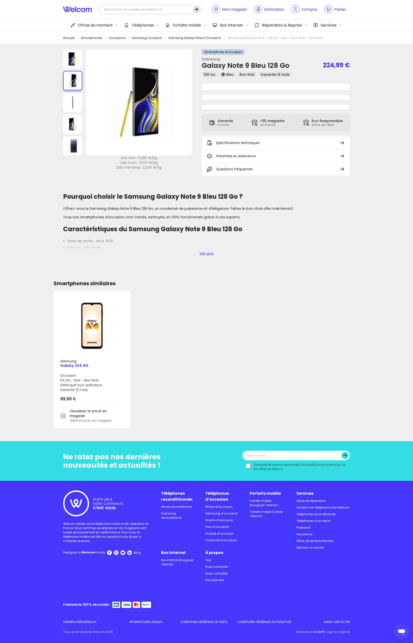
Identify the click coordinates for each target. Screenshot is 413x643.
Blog (137, 552)
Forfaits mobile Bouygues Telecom (264, 503)
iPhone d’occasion (219, 507)
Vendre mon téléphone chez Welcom (323, 507)
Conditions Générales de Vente (203, 622)
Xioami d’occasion (219, 520)
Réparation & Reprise (282, 25)
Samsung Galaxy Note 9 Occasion (194, 38)
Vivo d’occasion (217, 527)
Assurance (304, 534)
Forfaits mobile (187, 25)
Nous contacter (216, 567)
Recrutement (214, 580)
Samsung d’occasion (221, 513)
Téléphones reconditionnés (176, 496)
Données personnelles (79, 622)
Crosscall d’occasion (221, 540)
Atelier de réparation (311, 501)
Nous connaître (216, 573)
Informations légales (146, 622)
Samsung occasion (147, 38)
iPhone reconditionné (176, 507)
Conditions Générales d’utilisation (264, 622)
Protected (303, 527)
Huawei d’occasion (219, 533)
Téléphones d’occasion (217, 496)
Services (329, 25)
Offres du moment (95, 25)
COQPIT (319, 632)
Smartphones (91, 38)
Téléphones (143, 25)
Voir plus (206, 253)
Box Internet (231, 25)
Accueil (69, 38)
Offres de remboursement (314, 541)
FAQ (208, 560)
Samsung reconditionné (171, 515)
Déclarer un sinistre (310, 548)
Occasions (117, 38)
